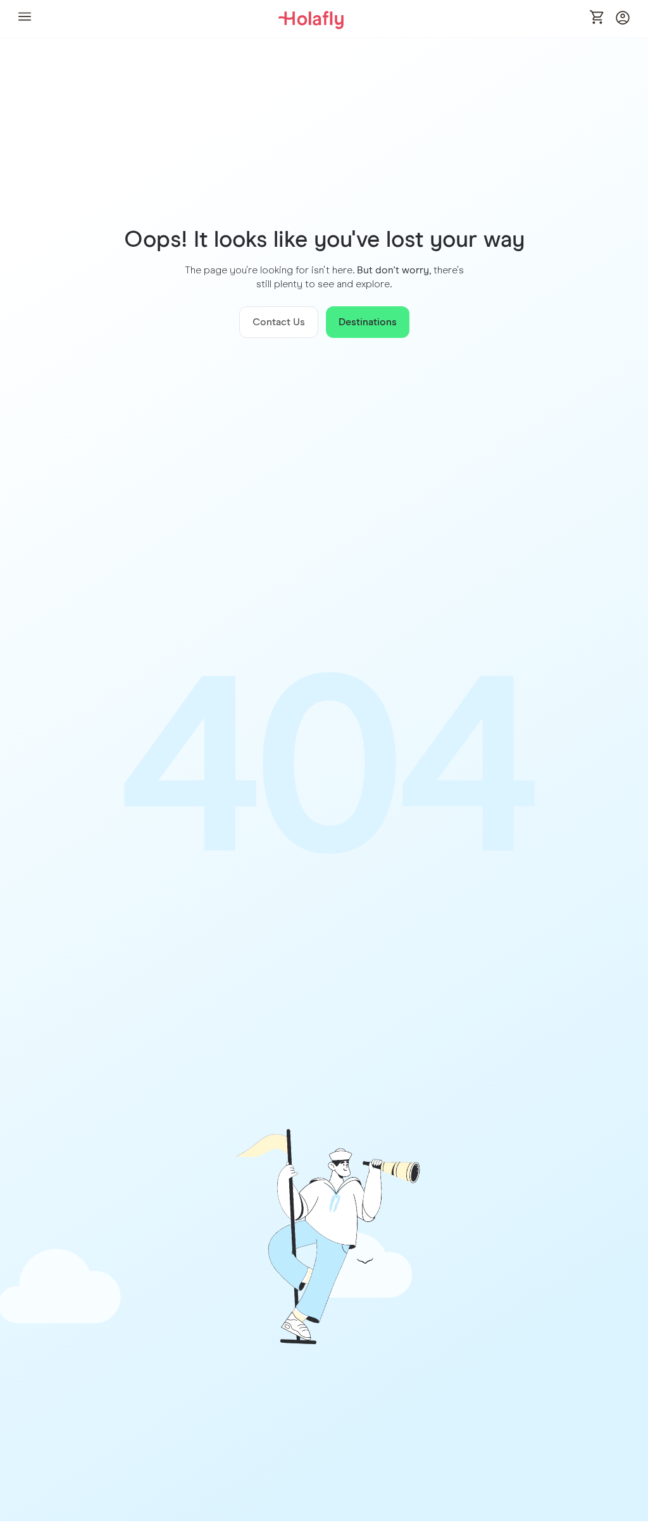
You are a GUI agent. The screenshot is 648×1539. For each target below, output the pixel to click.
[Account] (623, 21)
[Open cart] (597, 18)
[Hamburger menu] (24, 18)
